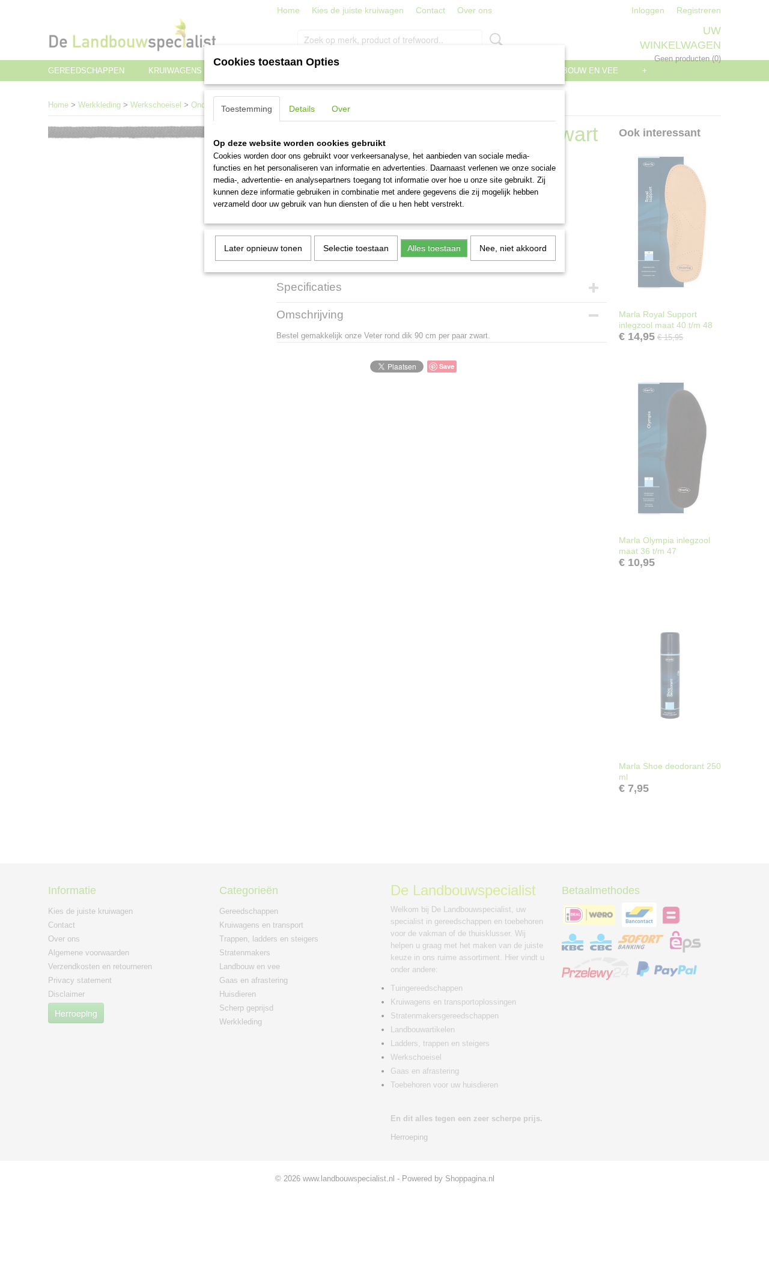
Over (341, 109)
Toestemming (246, 109)
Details (302, 109)
